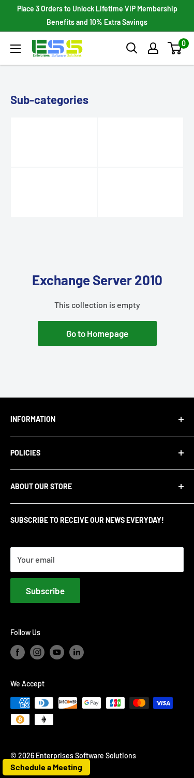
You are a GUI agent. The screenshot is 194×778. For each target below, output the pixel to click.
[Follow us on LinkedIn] (76, 652)
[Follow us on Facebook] (17, 652)
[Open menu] (15, 49)
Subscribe (45, 590)
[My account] (153, 48)
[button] (175, 48)
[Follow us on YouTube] (57, 652)
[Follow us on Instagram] (37, 652)
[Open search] (132, 48)
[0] (175, 48)
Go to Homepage (97, 333)
